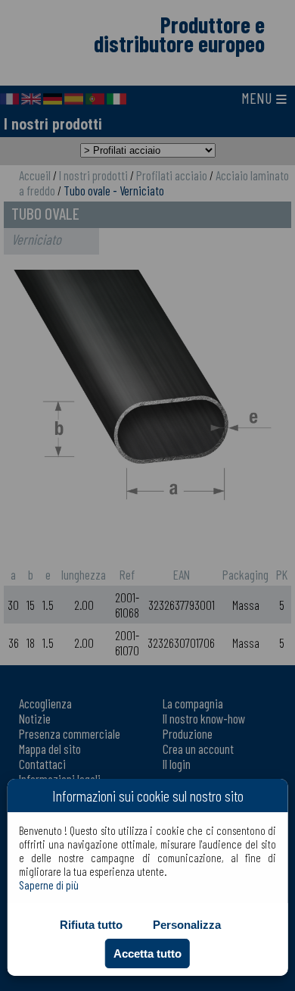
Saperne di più (49, 885)
